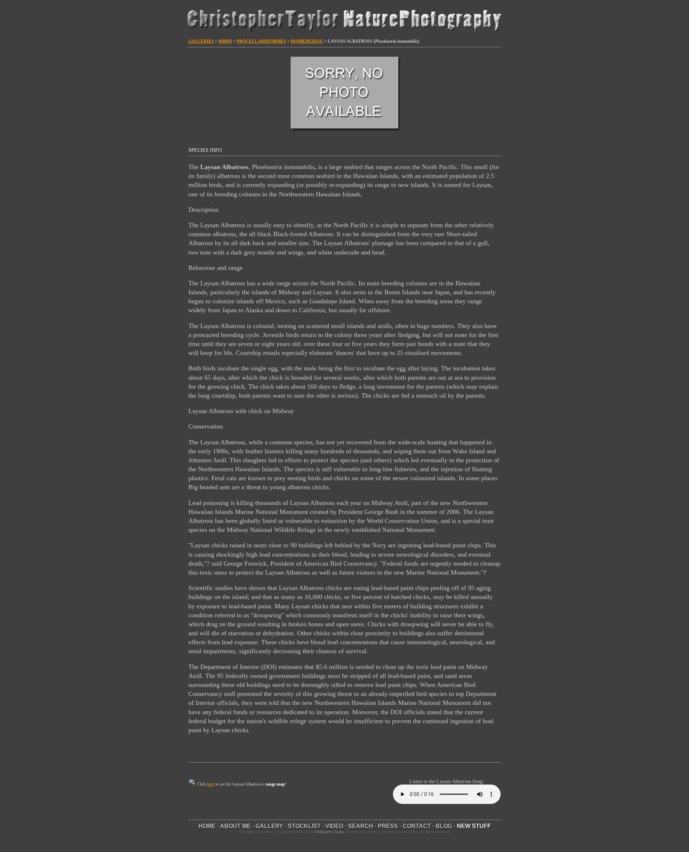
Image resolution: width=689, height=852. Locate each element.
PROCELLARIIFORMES (261, 41)
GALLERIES (201, 41)
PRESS (388, 826)
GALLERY (269, 826)
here (210, 784)
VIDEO (334, 826)
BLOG (444, 826)
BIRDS (225, 41)
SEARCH (360, 826)
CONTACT (417, 826)
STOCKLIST (304, 826)
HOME (207, 826)
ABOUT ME (235, 826)
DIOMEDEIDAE (307, 41)
